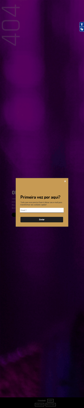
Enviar (42, 219)
